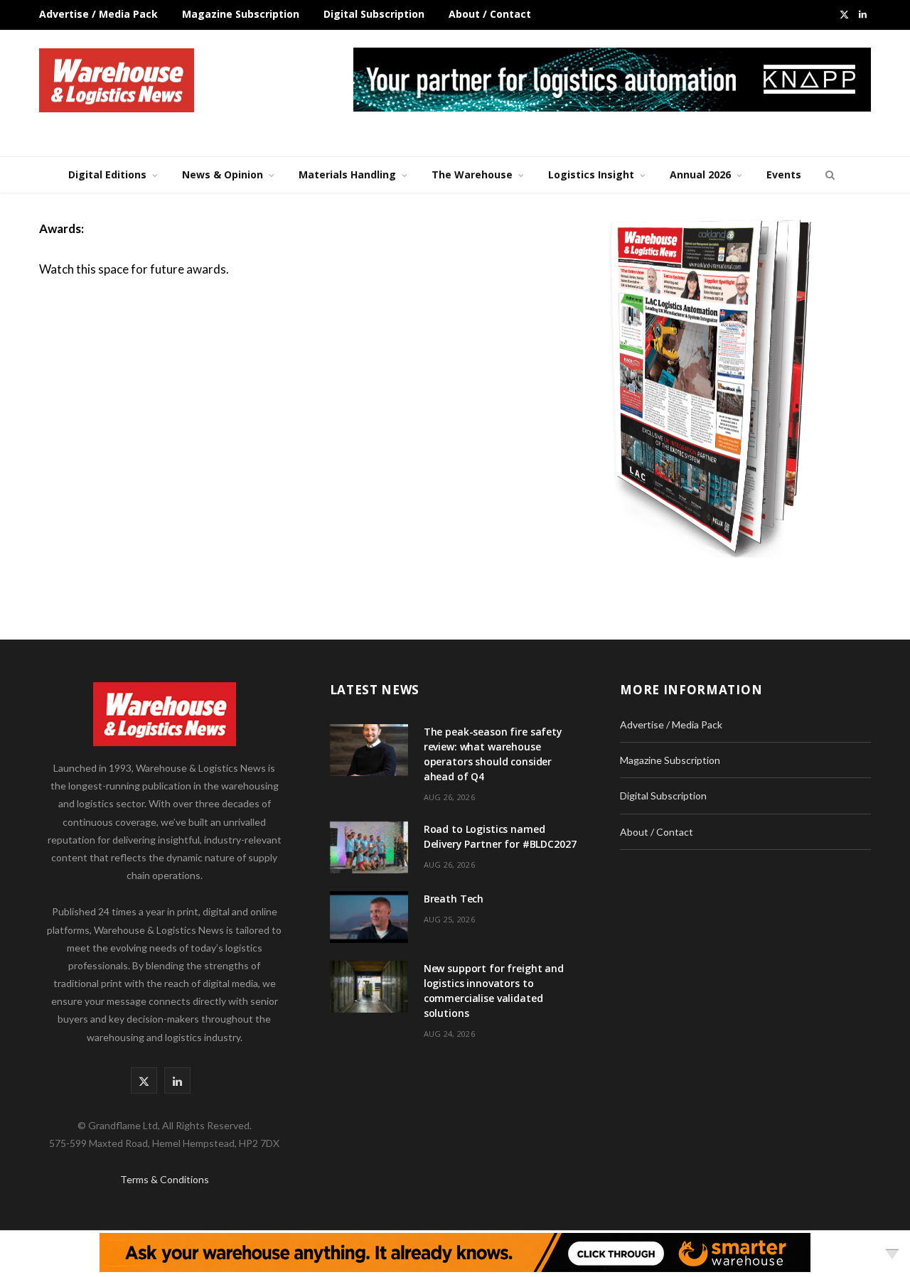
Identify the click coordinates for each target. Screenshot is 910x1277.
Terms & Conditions (164, 1179)
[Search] (828, 174)
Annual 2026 (700, 174)
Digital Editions (107, 174)
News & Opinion (222, 174)
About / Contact (490, 14)
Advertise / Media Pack (98, 14)
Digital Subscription (373, 14)
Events (783, 174)
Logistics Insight (591, 174)
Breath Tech (453, 898)
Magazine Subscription (240, 14)
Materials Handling (347, 174)
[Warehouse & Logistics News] (116, 80)
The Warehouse (472, 174)
